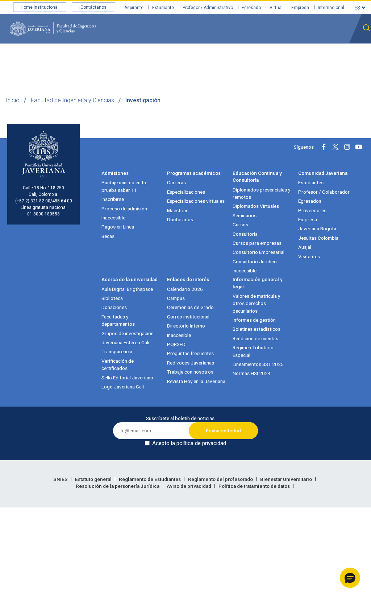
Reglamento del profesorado (221, 479)
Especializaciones (186, 192)
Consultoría (245, 234)
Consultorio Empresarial (258, 252)
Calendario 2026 (185, 289)
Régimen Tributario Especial (253, 351)
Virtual (276, 7)
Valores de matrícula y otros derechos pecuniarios (256, 303)
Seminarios (245, 215)
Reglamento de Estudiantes (150, 479)
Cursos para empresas (257, 243)
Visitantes (309, 256)
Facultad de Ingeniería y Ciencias (72, 100)
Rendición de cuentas (255, 338)
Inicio (13, 100)
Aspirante (133, 7)
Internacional (331, 7)
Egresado (251, 7)
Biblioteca (112, 298)
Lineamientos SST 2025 (258, 364)
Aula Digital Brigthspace (127, 289)
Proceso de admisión (124, 208)
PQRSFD (176, 344)
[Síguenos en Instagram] (347, 147)
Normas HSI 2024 (252, 373)
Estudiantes (311, 182)
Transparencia (116, 351)
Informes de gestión (254, 320)
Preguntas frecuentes (190, 353)
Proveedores (312, 210)
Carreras (176, 182)
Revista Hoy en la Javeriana (196, 381)
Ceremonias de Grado (190, 307)
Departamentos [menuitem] (258, 57)
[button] (350, 578)
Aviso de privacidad (189, 486)
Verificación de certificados (117, 364)
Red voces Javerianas (190, 363)
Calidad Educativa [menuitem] (125, 57)
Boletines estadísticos (256, 329)
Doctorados (180, 219)
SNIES (61, 479)
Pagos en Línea (117, 227)
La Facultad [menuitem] (79, 57)
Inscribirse (112, 199)
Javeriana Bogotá (317, 228)
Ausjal (304, 247)
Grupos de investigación (127, 333)
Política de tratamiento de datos (254, 486)
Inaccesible (113, 218)
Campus (176, 298)
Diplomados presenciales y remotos (261, 193)
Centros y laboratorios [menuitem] (316, 57)
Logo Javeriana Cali (122, 387)
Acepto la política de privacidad (189, 443)
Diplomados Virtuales (256, 206)
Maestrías (177, 210)
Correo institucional (188, 317)
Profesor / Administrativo (208, 7)
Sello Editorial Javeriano (127, 377)
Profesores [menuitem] (172, 57)
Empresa (300, 7)
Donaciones (114, 307)
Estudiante (163, 7)
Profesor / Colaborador (324, 192)
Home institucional (40, 7)
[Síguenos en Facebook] (324, 147)
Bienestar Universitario (286, 479)
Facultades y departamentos (118, 320)
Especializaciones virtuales (196, 201)
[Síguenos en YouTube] (358, 147)
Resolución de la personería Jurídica (118, 486)
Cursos (240, 224)
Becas (107, 236)
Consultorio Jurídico (255, 261)
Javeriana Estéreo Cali (125, 342)
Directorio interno (186, 326)
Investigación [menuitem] (212, 57)
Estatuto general (94, 479)
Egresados (309, 201)
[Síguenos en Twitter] (335, 147)
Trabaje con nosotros (190, 372)
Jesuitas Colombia (318, 238)
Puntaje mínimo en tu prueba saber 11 (123, 186)
